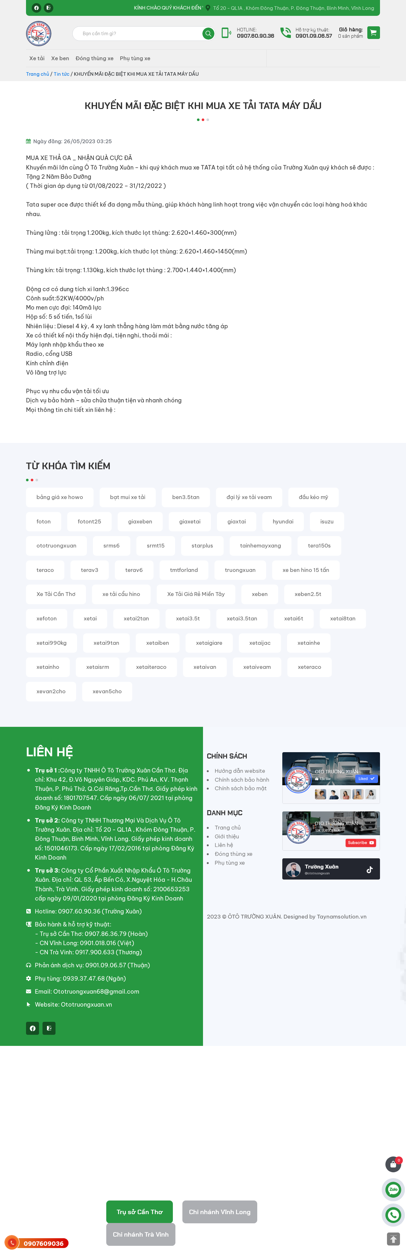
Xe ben (60, 58)
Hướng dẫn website (240, 770)
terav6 (134, 570)
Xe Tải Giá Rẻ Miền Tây (196, 594)
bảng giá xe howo (59, 497)
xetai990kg (51, 642)
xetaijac (260, 642)
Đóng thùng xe (94, 58)
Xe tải (37, 58)
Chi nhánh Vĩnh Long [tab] (220, 1212)
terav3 (89, 570)
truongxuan (240, 570)
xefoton (46, 618)
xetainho (47, 666)
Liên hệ (224, 845)
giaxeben (140, 521)
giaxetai (189, 521)
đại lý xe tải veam (249, 497)
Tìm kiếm (208, 34)
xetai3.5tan (242, 618)
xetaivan (204, 666)
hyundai (283, 521)
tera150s (319, 545)
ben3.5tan (186, 497)
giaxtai (236, 521)
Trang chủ (37, 74)
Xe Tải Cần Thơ (55, 594)
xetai (90, 618)
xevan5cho (107, 691)
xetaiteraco (151, 666)
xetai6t (293, 618)
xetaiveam (257, 666)
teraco (45, 570)
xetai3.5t (188, 618)
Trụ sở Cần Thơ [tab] (140, 1212)
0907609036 (44, 1243)
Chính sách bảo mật (241, 788)
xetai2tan (136, 618)
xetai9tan (106, 642)
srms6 (111, 545)
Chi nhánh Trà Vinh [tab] (141, 1234)
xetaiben (157, 642)
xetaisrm (97, 666)
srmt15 (156, 545)
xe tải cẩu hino (121, 594)
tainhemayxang (260, 545)
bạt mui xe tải (127, 497)
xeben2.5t (308, 594)
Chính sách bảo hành (242, 779)
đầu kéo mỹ (313, 497)
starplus (202, 545)
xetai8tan (343, 618)
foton (43, 521)
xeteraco (309, 666)
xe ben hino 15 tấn (306, 570)
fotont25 (89, 521)
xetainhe (309, 642)
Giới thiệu (227, 836)
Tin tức (61, 74)
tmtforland (184, 570)
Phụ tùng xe (135, 58)
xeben (260, 594)
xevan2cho (51, 691)
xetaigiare (209, 642)
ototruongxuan (56, 545)
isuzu (327, 521)
